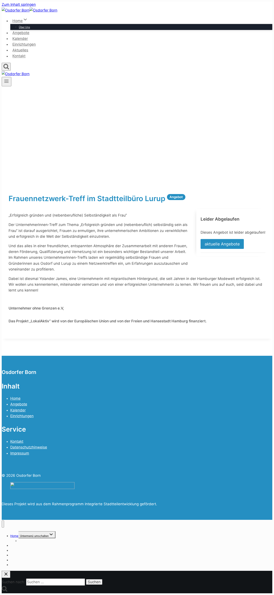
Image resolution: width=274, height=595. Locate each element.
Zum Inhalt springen (19, 4)
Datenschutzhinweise (28, 447)
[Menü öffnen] (6, 81)
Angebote (20, 33)
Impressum (19, 453)
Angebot (176, 197)
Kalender (20, 38)
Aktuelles (20, 50)
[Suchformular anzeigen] (6, 67)
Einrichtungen (24, 44)
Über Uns (24, 27)
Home (15, 398)
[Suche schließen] (6, 574)
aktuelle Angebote (222, 244)
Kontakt (18, 56)
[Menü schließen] (3, 524)
